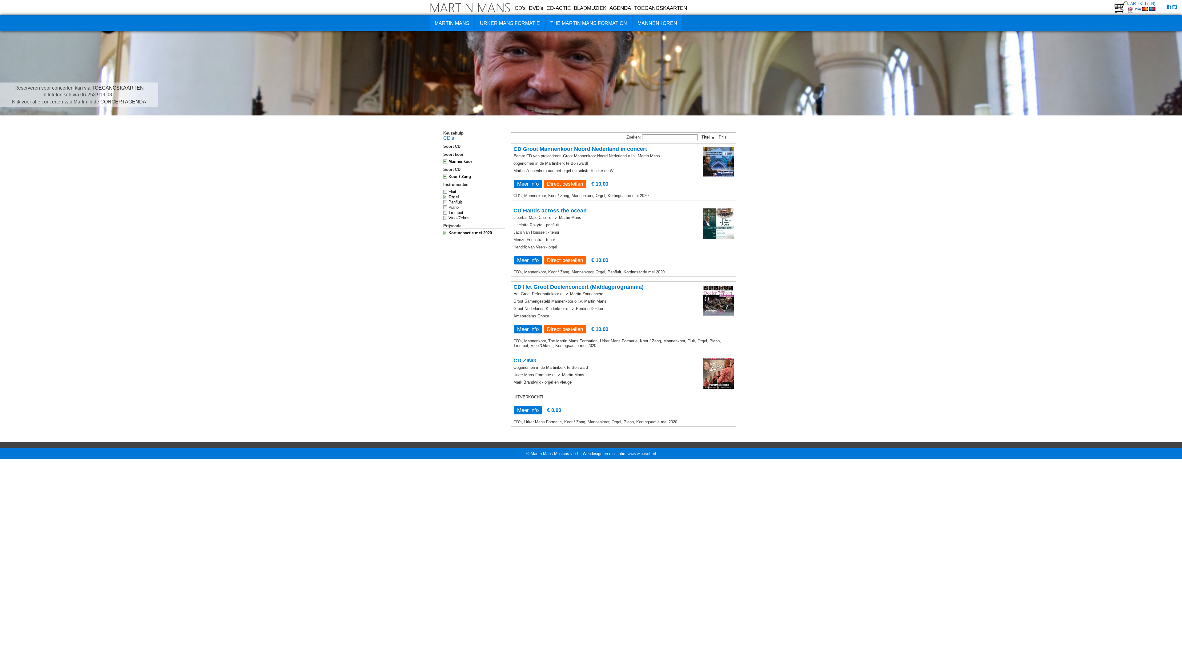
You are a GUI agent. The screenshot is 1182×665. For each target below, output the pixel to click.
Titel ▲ (708, 137)
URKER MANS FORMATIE (510, 23)
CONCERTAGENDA (123, 101)
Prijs (725, 137)
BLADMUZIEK (590, 8)
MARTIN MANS (452, 23)
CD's (520, 8)
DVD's (536, 8)
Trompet (455, 212)
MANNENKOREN (657, 23)
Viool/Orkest (459, 218)
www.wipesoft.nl (642, 453)
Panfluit (455, 202)
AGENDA (620, 8)
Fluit (452, 191)
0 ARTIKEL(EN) (1141, 3)
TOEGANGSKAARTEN (660, 8)
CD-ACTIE (558, 8)
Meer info (528, 184)
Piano (453, 207)
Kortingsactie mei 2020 (470, 233)
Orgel (453, 197)
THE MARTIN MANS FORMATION (588, 23)
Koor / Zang (459, 176)
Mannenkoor (460, 161)
